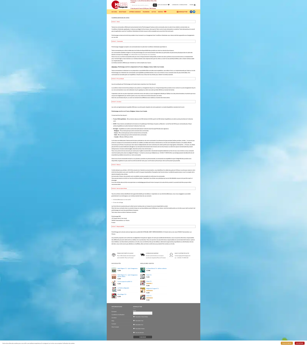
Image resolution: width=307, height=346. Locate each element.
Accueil (114, 11)
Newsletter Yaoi (139, 320)
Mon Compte (115, 327)
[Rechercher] (155, 5)
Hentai (160, 11)
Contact (114, 324)
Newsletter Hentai (139, 328)
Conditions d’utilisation (118, 314)
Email (134, 310)
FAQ (113, 320)
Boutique (122, 11)
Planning (146, 11)
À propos (114, 311)
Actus (154, 11)
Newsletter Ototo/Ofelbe (141, 316)
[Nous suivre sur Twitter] (194, 11)
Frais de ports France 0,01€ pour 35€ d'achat (143, 8)
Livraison (114, 317)
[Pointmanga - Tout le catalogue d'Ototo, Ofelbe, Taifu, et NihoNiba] (120, 5)
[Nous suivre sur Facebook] (191, 11)
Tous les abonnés (139, 332)
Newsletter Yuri (139, 324)
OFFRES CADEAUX (135, 11)
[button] (179, 4)
